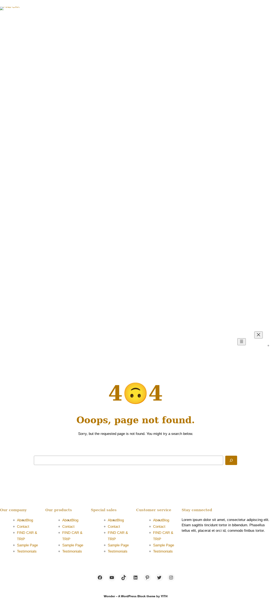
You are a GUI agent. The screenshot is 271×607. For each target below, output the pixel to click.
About (21, 520)
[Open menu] (241, 341)
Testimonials (27, 551)
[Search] (231, 460)
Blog (29, 520)
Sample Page (27, 545)
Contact (23, 527)
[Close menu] (258, 334)
